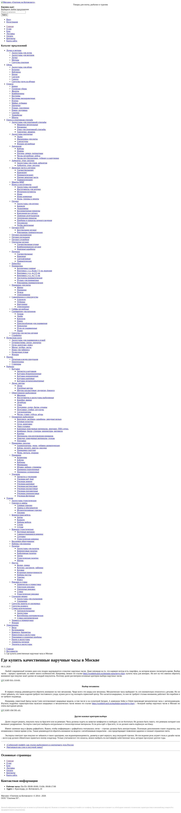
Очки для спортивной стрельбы (31, 129)
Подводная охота (14, 338)
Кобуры (20, 148)
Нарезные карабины (26, 249)
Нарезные (21, 256)
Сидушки (21, 536)
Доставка (10, 33)
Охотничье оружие (20, 242)
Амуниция (16, 146)
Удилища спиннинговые (28, 493)
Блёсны (20, 460)
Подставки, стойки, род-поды (30, 409)
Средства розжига (20, 606)
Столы (20, 524)
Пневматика (17, 266)
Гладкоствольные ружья (28, 244)
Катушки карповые (25, 378)
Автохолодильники (26, 611)
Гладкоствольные (25, 254)
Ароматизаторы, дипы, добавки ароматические (38, 445)
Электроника (12, 625)
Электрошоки (23, 306)
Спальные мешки (19, 596)
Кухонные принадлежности (29, 572)
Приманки (22, 290)
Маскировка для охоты (27, 139)
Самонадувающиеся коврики (30, 534)
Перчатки (16, 105)
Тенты (20, 556)
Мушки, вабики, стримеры (29, 467)
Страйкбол (16, 335)
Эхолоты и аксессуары (22, 644)
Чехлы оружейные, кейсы (28, 156)
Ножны (20, 151)
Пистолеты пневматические (29, 278)
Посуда (15, 563)
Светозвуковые (24, 259)
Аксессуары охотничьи (22, 134)
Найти (4, 15)
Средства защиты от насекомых (26, 603)
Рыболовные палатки (26, 553)
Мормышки (22, 465)
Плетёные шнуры (25, 388)
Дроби (20, 316)
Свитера (15, 112)
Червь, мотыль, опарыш (27, 453)
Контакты (10, 38)
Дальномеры (22, 208)
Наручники (22, 304)
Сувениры (16, 364)
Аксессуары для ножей (27, 187)
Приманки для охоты (21, 285)
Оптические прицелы (27, 218)
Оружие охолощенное (22, 235)
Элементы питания (20, 642)
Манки (20, 287)
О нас (9, 29)
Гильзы (20, 314)
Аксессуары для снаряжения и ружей (28, 340)
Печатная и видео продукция (25, 359)
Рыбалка (10, 366)
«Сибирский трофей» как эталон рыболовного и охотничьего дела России (40, 745)
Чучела (20, 292)
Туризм (9, 498)
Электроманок (23, 294)
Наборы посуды (24, 575)
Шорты (15, 117)
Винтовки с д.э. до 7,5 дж (28, 275)
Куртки (15, 101)
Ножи (19, 194)
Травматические (24, 261)
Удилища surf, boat (25, 479)
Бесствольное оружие (26, 230)
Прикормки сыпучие (26, 450)
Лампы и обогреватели (27, 508)
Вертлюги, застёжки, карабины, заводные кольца (39, 419)
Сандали (15, 77)
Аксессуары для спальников (29, 599)
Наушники (22, 127)
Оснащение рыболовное (23, 417)
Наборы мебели (24, 522)
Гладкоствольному (25, 170)
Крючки (20, 433)
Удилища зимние (24, 481)
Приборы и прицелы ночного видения (34, 220)
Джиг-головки (23, 426)
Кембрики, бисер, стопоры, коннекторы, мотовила (40, 431)
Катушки (16, 369)
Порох (20, 321)
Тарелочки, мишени (26, 132)
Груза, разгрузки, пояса (22, 345)
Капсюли (21, 318)
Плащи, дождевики (20, 108)
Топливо (21, 512)
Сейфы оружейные (20, 309)
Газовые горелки (24, 505)
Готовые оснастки (25, 421)
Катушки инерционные (27, 376)
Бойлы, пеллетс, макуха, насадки (32, 448)
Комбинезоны (18, 93)
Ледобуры (21, 402)
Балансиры (22, 457)
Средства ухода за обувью (23, 81)
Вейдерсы (16, 72)
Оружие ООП (18, 227)
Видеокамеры (18, 630)
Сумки (20, 591)
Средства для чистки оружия (25, 333)
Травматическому (25, 180)
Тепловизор (22, 223)
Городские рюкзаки (26, 587)
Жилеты (15, 91)
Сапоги (15, 79)
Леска (19, 385)
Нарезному (22, 172)
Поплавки (21, 441)
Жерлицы (21, 395)
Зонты (20, 517)
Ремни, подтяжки (19, 110)
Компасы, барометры (21, 632)
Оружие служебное (20, 239)
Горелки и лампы (19, 503)
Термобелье (17, 115)
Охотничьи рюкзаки (26, 589)
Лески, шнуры (18, 383)
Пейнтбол (16, 263)
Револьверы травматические (30, 232)
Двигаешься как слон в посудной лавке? (24, 747)
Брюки (15, 86)
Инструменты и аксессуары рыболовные (35, 397)
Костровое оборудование (23, 541)
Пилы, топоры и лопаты (28, 199)
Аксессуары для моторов (23, 55)
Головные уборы (19, 89)
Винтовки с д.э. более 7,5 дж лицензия (34, 271)
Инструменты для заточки (29, 189)
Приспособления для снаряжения (32, 323)
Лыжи (20, 136)
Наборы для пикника (21, 544)
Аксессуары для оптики (28, 203)
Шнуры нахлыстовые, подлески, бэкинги (36, 390)
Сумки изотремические (27, 618)
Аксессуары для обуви (22, 67)
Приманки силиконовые (28, 472)
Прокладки (22, 326)
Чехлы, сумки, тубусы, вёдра (30, 414)
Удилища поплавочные (27, 491)
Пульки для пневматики (28, 280)
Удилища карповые (25, 484)
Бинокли (21, 206)
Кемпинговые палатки (27, 551)
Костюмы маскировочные (23, 98)
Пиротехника (18, 362)
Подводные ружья (20, 352)
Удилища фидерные (26, 496)
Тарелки (21, 577)
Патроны (16, 251)
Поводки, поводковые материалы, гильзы (36, 438)
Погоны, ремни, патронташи (30, 153)
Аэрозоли (21, 299)
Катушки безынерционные (29, 374)
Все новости (12, 651)
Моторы (15, 60)
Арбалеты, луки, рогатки (23, 160)
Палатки (15, 546)
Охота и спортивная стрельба (19, 120)
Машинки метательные (27, 124)
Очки (19, 405)
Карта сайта (11, 41)
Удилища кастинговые (27, 486)
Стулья (20, 527)
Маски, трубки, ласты (21, 347)
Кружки (20, 570)
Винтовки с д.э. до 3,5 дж (28, 273)
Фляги (20, 579)
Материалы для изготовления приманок (35, 436)
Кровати (21, 520)
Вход (8, 19)
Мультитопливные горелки (29, 510)
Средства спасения (20, 62)
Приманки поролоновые (28, 469)
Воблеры (21, 462)
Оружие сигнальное (21, 237)
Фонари (15, 354)
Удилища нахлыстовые (27, 488)
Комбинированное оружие (29, 247)
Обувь (9, 65)
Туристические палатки (27, 558)
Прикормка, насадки (21, 443)
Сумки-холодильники (21, 608)
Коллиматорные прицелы (28, 211)
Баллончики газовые (26, 268)
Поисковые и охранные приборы (27, 637)
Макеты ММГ (18, 182)
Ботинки (15, 69)
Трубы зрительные (25, 225)
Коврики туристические (23, 529)
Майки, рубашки (19, 103)
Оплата (9, 36)
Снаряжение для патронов (24, 311)
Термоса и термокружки (23, 620)
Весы (14, 627)
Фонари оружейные (26, 144)
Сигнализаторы (24, 412)
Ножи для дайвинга (21, 350)
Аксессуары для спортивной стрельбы (29, 122)
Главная (10, 26)
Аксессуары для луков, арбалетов (32, 163)
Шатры (20, 560)
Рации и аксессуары (21, 639)
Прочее (9, 357)
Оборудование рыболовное (24, 393)
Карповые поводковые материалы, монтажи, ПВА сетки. (43, 429)
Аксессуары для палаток (28, 548)
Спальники (22, 601)
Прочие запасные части (27, 177)
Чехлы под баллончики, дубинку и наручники (38, 158)
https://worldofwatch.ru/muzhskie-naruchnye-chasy (113, 703)
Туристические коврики (28, 539)
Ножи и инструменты (21, 184)
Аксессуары (22, 613)
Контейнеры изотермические (30, 615)
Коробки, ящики (24, 400)
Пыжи (20, 330)
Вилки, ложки (23, 565)
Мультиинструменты (26, 192)
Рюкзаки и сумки (19, 582)
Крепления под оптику (27, 213)
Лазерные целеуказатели (28, 215)
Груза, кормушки (24, 424)
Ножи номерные (24, 196)
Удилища (16, 474)
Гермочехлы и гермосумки (29, 584)
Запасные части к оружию (23, 168)
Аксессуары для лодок (22, 53)
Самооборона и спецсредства (25, 297)
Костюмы (16, 96)
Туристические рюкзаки (28, 594)
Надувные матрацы (26, 532)
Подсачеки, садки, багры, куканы (32, 407)
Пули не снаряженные (27, 328)
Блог (8, 31)
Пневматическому (25, 175)
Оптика (15, 201)
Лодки (14, 57)
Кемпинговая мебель (21, 515)
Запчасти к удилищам (27, 476)
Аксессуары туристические (24, 500)
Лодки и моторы (13, 50)
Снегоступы (22, 141)
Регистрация (12, 22)
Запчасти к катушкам (26, 371)
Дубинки (21, 302)
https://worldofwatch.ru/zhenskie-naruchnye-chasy (104, 673)
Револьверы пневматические (30, 283)
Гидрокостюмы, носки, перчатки (26, 342)
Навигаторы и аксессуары (23, 635)
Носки (14, 74)
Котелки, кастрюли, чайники (30, 567)
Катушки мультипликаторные (30, 381)
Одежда (9, 84)
